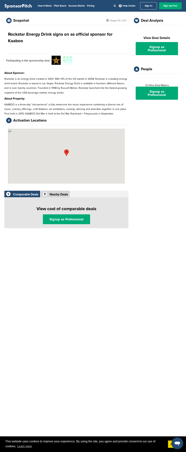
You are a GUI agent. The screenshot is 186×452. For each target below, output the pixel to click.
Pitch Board (60, 5)
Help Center (129, 5)
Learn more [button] (24, 446)
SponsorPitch (18, 5)
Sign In (148, 5)
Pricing (90, 5)
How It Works (45, 5)
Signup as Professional (66, 219)
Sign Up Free (170, 5)
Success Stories (76, 5)
